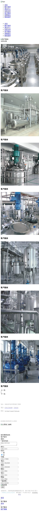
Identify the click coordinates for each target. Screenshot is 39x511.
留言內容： (5, 441)
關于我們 (8, 7)
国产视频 (4, 509)
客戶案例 (8, 13)
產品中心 (8, 9)
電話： (3, 461)
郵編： (3, 477)
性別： (3, 451)
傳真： (3, 465)
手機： (3, 457)
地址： (3, 473)
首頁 (6, 5)
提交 (3, 487)
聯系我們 (8, 17)
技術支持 (8, 11)
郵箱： (3, 469)
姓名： (3, 447)
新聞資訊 (8, 15)
